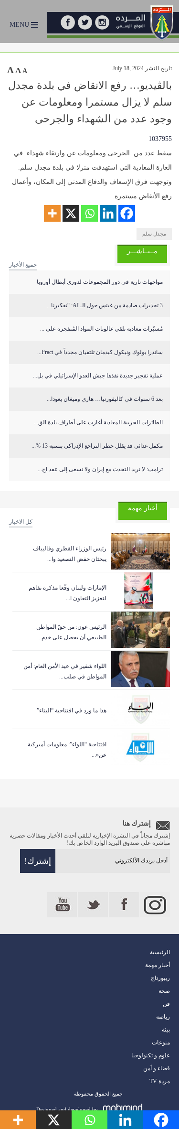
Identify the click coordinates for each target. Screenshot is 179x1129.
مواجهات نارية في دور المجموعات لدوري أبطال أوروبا (100, 282)
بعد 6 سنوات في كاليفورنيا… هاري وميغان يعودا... (105, 399)
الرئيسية (160, 952)
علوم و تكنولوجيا (150, 1055)
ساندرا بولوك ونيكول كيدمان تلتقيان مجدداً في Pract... (100, 352)
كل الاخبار (20, 521)
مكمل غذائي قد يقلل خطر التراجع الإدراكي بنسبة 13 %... (97, 445)
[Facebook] (126, 213)
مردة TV (159, 1081)
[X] (71, 213)
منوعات (161, 1042)
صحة (164, 991)
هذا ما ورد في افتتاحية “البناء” (71, 710)
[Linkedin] (108, 213)
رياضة (163, 1016)
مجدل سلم (154, 234)
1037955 (160, 138)
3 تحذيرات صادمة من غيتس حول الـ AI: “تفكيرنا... (105, 305)
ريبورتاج (160, 978)
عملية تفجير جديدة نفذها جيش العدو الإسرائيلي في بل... (98, 375)
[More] (52, 213)
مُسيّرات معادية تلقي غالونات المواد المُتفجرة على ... (101, 328)
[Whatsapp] (89, 213)
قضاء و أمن (156, 1068)
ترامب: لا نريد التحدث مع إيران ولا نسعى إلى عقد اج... (100, 469)
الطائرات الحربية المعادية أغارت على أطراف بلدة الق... (98, 422)
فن (166, 1003)
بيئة (166, 1029)
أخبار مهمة (157, 965)
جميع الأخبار (23, 264)
